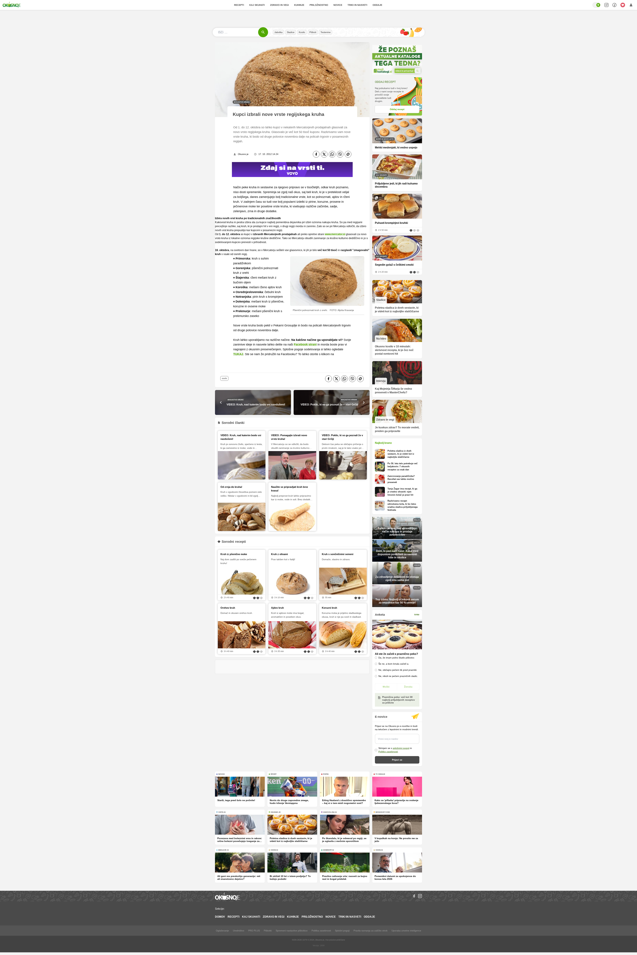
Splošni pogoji (342, 930)
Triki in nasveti (357, 5)
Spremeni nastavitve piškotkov (292, 930)
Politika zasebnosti (321, 930)
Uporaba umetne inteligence (406, 930)
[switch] (597, 5)
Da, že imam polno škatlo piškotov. (396, 657)
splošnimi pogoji (401, 748)
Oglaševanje (222, 930)
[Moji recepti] (622, 5)
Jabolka (278, 32)
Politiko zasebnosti (388, 751)
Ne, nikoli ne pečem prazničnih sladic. (398, 676)
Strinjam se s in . (395, 750)
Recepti (239, 5)
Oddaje (377, 5)
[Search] (606, 5)
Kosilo (302, 32)
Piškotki (268, 930)
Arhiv (416, 614)
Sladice (290, 32)
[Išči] (263, 32)
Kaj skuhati (257, 5)
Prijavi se (397, 759)
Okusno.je (243, 154)
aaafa (224, 378)
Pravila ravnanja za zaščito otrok (371, 930)
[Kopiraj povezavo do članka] (348, 154)
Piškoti (312, 32)
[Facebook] (316, 154)
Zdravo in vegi (279, 5)
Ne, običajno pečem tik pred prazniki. (397, 670)
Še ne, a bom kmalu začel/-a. (393, 663)
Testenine (325, 32)
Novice (337, 5)
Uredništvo (238, 930)
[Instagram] (420, 896)
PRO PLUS (254, 930)
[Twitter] (324, 154)
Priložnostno (319, 5)
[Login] (631, 5)
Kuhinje (299, 5)
